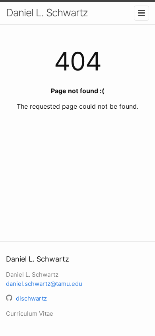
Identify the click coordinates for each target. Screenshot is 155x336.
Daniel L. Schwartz (47, 12)
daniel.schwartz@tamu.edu (44, 283)
